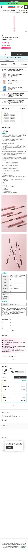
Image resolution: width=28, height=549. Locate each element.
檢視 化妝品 (5, 412)
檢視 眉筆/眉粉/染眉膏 (9, 416)
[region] (14, 544)
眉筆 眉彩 (6, 115)
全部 (2, 380)
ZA (2, 35)
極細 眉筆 (6, 118)
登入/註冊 (9, 447)
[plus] (8, 54)
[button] (26, 7)
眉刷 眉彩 (6, 121)
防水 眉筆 (13, 115)
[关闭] (26, 541)
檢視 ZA (4, 420)
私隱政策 (23, 547)
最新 (5, 380)
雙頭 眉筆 (13, 118)
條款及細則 (10, 76)
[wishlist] (12, 39)
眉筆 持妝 (13, 121)
